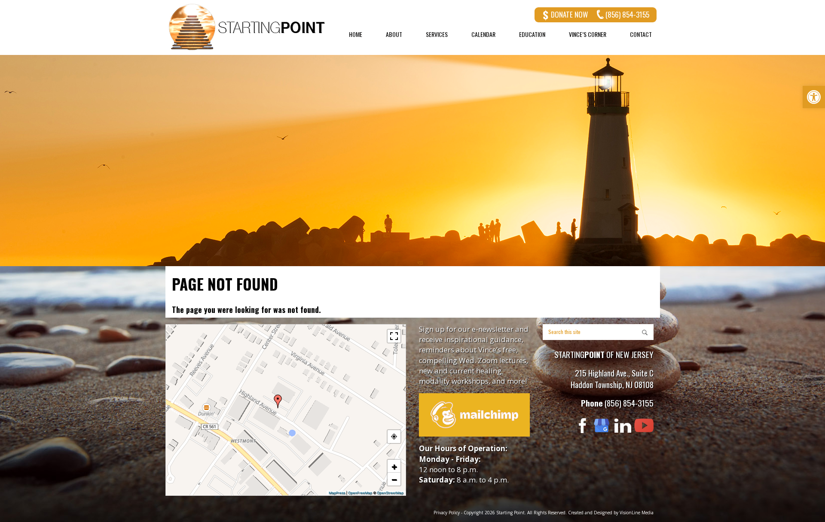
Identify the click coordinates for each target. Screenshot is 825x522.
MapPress (337, 493)
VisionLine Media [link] (637, 513)
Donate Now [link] (569, 14)
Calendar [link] (483, 34)
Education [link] (532, 34)
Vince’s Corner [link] (587, 34)
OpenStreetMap (390, 493)
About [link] (394, 34)
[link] (814, 97)
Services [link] (437, 34)
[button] (278, 401)
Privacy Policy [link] (447, 513)
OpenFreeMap (360, 493)
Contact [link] (641, 34)
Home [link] (355, 34)
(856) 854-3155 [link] (627, 14)
